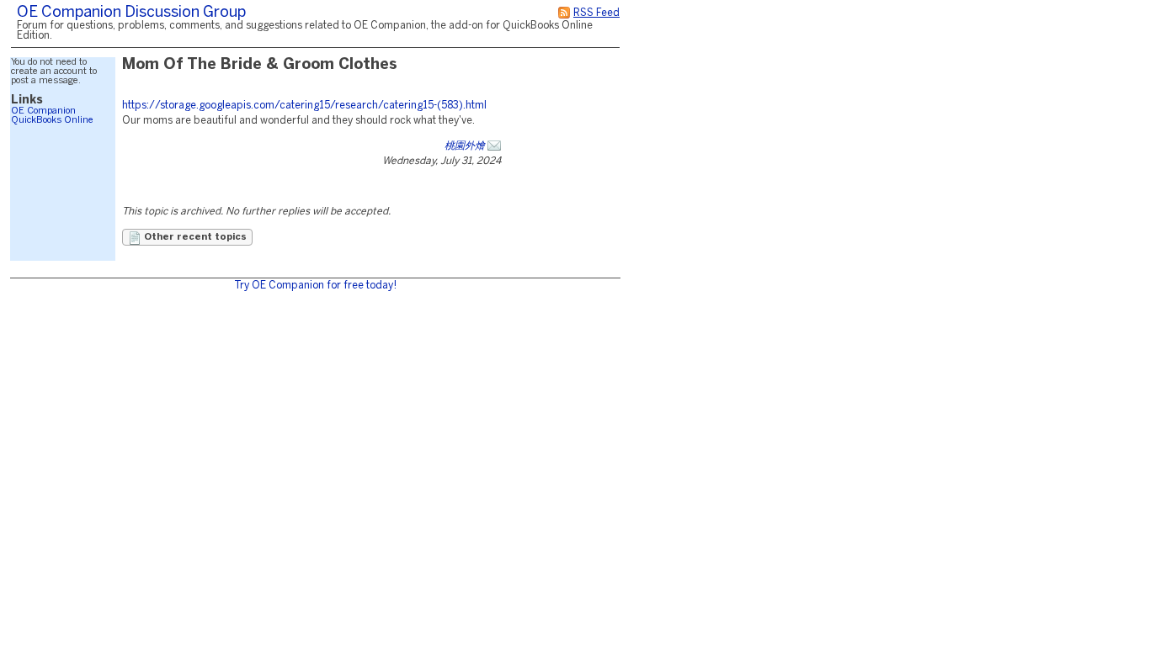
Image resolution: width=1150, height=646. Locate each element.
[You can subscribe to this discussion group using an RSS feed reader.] (564, 13)
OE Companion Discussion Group (131, 13)
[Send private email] (494, 146)
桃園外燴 (465, 146)
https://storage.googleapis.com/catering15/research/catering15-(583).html (304, 105)
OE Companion (43, 111)
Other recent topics (194, 237)
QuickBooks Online (52, 120)
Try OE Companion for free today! (315, 285)
